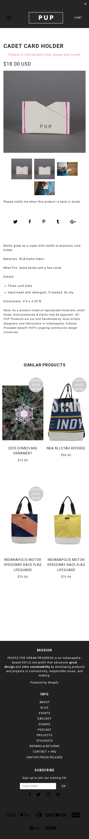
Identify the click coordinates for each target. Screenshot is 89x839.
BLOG (45, 707)
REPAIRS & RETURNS (44, 746)
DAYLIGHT (44, 718)
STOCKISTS (45, 740)
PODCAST (45, 729)
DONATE (44, 724)
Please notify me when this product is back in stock (41, 201)
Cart (78, 17)
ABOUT (44, 702)
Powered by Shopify (44, 682)
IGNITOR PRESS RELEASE (44, 757)
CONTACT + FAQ (44, 751)
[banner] (46, 17)
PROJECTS (44, 735)
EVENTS (44, 713)
